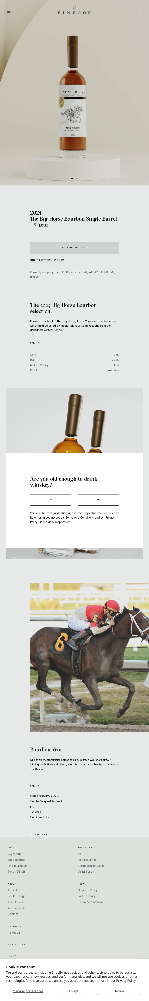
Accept (73, 991)
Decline (119, 991)
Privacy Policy (126, 980)
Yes (51, 500)
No (98, 500)
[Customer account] (140, 12)
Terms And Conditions (80, 518)
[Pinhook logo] (74, 9)
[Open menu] (8, 12)
